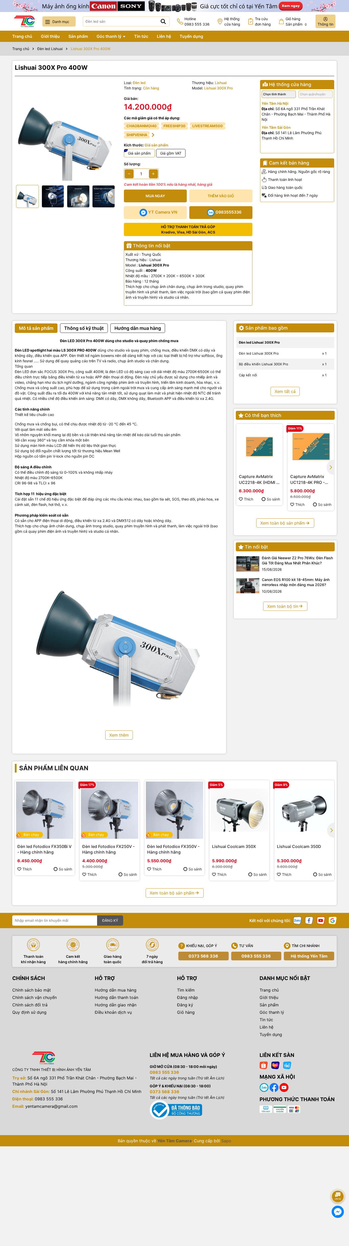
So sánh (273, 499)
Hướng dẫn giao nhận (115, 1004)
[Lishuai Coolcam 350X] (239, 810)
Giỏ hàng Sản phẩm (296, 21)
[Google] (333, 920)
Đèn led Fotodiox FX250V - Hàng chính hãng (108, 849)
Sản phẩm (78, 36)
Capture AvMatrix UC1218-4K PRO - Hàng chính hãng (307, 479)
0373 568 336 (203, 956)
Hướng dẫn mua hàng (115, 990)
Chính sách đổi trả (30, 1004)
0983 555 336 (256, 956)
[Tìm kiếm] (163, 21)
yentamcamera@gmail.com (51, 1106)
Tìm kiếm (186, 990)
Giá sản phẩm (139, 153)
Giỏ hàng (186, 1012)
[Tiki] (287, 1065)
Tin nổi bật (256, 547)
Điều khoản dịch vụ (113, 1012)
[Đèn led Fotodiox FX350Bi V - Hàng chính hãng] (44, 810)
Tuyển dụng (191, 36)
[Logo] (24, 21)
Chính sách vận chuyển (34, 997)
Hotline (197, 21)
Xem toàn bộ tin (282, 606)
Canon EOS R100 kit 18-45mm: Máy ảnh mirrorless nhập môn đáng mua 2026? (296, 582)
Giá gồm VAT (170, 153)
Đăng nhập (187, 997)
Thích (248, 499)
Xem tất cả (285, 391)
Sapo (226, 1140)
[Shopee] (264, 1065)
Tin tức (141, 36)
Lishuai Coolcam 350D (299, 846)
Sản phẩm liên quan (53, 768)
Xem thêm (119, 735)
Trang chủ (22, 36)
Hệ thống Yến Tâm (309, 956)
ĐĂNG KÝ (110, 920)
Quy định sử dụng (29, 1012)
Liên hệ (164, 36)
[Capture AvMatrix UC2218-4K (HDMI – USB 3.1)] (259, 447)
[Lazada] (275, 1065)
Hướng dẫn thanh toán (116, 997)
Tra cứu (263, 21)
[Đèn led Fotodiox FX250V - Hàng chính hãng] (109, 810)
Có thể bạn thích (263, 415)
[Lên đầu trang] (338, 1182)
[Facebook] (309, 920)
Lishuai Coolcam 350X (234, 846)
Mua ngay (155, 196)
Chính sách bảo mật (31, 990)
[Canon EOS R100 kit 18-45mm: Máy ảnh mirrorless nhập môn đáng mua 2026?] (247, 585)
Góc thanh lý (109, 36)
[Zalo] (297, 920)
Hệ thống (232, 21)
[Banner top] (174, 5)
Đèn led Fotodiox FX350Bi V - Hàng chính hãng (44, 849)
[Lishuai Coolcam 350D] (304, 810)
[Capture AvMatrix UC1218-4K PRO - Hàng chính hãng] (311, 447)
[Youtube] (321, 920)
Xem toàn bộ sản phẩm (282, 523)
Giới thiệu (50, 36)
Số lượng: (132, 164)
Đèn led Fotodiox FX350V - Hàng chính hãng (173, 849)
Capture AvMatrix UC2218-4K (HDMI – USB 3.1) (258, 479)
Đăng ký (185, 1004)
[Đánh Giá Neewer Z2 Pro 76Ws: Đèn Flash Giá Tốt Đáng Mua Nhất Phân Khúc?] (247, 564)
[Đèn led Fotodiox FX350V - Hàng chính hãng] (174, 810)
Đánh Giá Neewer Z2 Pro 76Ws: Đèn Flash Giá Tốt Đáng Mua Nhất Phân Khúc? (297, 560)
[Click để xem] (65, 130)
